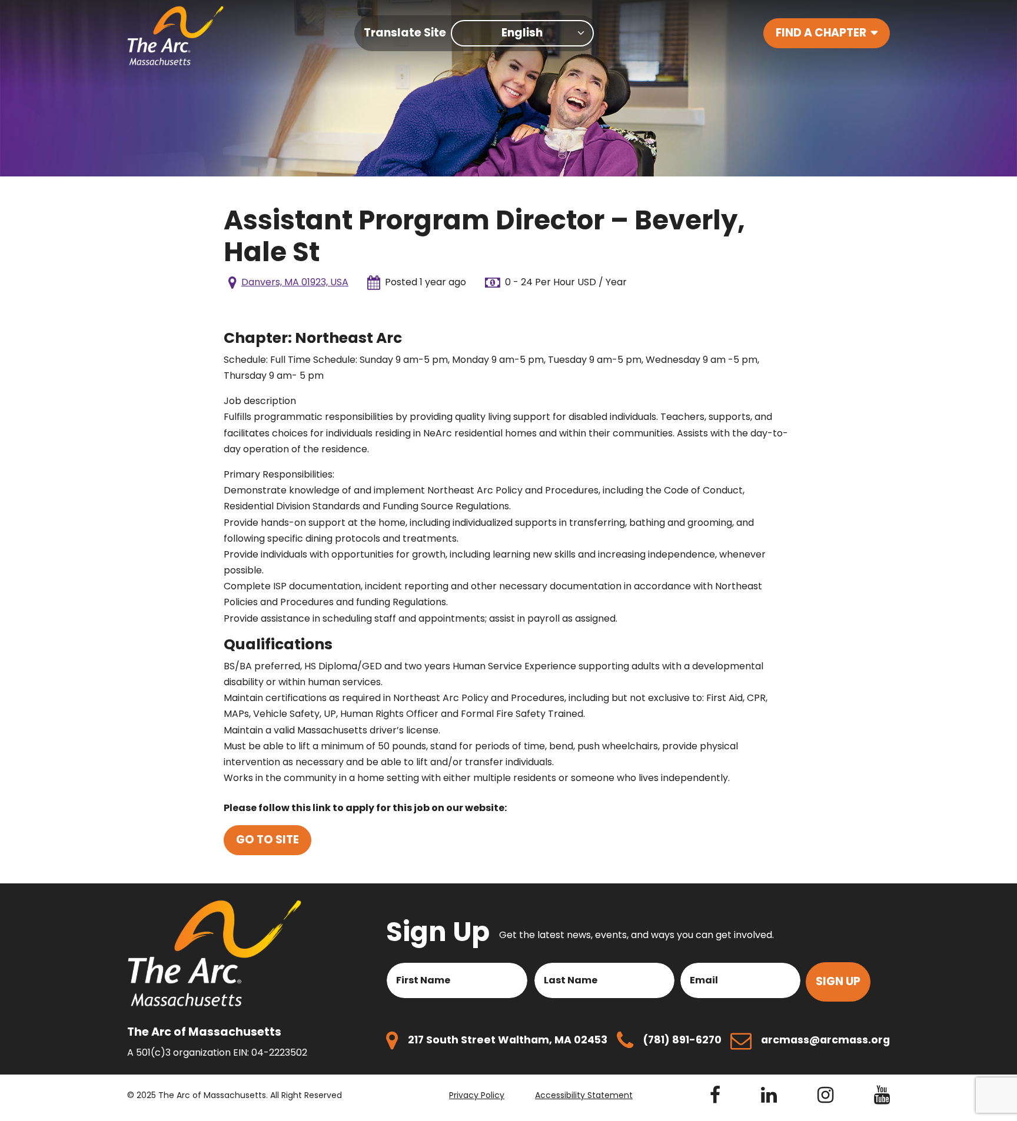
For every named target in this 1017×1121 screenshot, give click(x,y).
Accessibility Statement (584, 1095)
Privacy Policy (476, 1095)
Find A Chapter (821, 33)
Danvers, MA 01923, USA (294, 282)
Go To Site (267, 840)
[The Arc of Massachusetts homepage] (176, 35)
